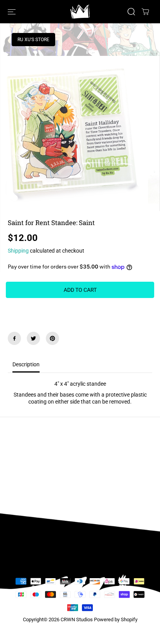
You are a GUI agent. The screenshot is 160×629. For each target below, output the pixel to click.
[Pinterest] (52, 338)
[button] (12, 11)
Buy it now (80, 310)
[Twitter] (33, 338)
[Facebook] (14, 338)
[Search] (131, 12)
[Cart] (145, 12)
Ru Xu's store (33, 39)
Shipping (18, 251)
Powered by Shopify (115, 619)
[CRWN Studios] (80, 11)
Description (26, 364)
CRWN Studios (77, 619)
